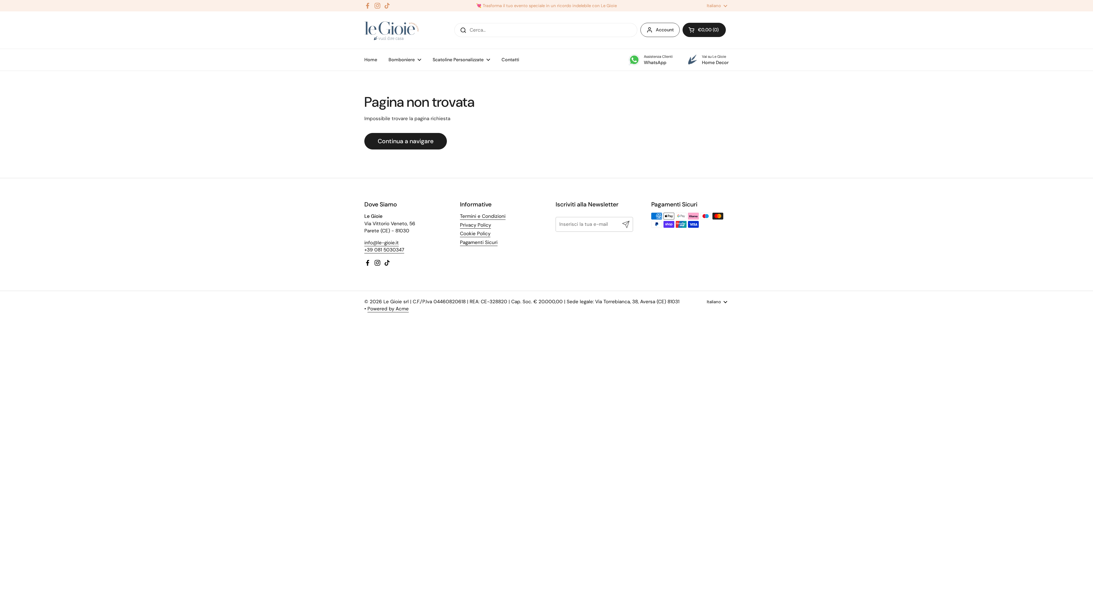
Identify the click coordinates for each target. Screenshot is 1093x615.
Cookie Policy (475, 233)
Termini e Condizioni (483, 216)
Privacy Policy (475, 225)
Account (665, 30)
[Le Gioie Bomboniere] (392, 30)
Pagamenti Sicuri (479, 242)
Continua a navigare (405, 141)
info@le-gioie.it (381, 242)
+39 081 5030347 (384, 250)
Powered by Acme (388, 309)
